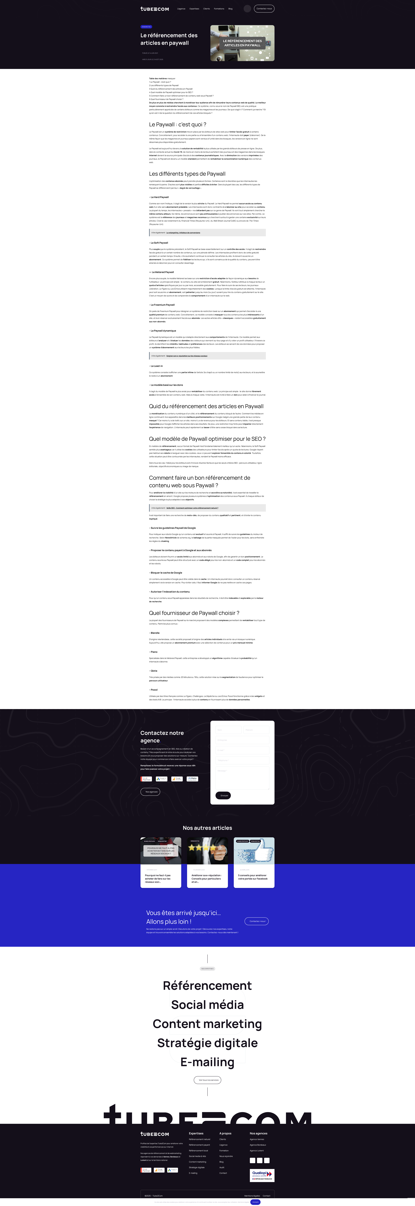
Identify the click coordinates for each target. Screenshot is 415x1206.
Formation (224, 1150)
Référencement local (198, 1150)
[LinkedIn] (252, 1160)
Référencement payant (199, 1145)
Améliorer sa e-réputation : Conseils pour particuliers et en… (207, 878)
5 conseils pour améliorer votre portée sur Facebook (253, 877)
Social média (207, 1004)
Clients (222, 1139)
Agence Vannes (257, 1139)
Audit (221, 1167)
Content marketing (207, 1023)
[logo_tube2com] (154, 8)
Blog (221, 1161)
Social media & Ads (197, 1156)
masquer (171, 78)
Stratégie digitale (207, 1042)
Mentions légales (252, 1195)
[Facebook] (267, 1160)
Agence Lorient (257, 1150)
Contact (223, 1173)
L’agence (223, 1145)
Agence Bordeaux (258, 1145)
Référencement (207, 985)
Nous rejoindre (226, 1156)
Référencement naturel (199, 1139)
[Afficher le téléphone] (247, 8)
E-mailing (207, 1062)
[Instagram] (259, 1160)
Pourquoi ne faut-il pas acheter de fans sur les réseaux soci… (158, 878)
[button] (200, 8)
